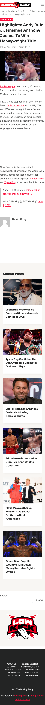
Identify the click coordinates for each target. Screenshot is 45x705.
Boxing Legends (30, 664)
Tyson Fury (10, 182)
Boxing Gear (31, 672)
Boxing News (6, 19)
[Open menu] (42, 4)
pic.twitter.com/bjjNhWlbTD (17, 194)
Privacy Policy (13, 670)
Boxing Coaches (30, 667)
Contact (11, 667)
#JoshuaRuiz (33, 190)
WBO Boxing (13, 672)
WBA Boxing (31, 675)
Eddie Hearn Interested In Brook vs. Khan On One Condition (21, 462)
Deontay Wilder (37, 178)
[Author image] (1, 47)
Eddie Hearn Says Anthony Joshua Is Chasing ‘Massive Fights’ (22, 412)
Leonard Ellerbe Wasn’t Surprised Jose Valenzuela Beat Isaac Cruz (22, 313)
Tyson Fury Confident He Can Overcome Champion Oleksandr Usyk (22, 363)
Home (3, 11)
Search (3, 595)
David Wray (11, 47)
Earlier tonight (7, 86)
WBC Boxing (13, 675)
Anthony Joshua (15, 105)
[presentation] (22, 292)
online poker (20, 695)
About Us (11, 664)
